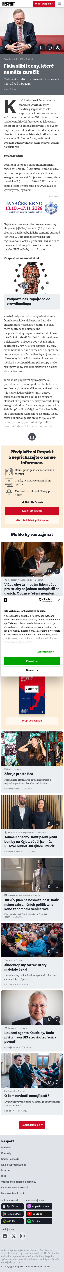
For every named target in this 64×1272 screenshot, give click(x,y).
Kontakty (6, 1153)
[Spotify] (39, 1221)
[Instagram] (22, 1239)
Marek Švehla (10, 89)
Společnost (9, 1091)
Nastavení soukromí (12, 1193)
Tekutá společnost (26, 832)
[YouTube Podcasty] (39, 1214)
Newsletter (13, 895)
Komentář (12, 1028)
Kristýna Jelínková (12, 914)
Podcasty (12, 580)
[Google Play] (12, 1214)
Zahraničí (8, 960)
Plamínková (24, 895)
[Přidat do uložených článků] (57, 571)
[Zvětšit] (32, 30)
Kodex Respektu (10, 1159)
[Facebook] (5, 1239)
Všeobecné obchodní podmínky (18, 1181)
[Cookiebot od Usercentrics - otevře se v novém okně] (40, 600)
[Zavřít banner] (59, 600)
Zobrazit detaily (46, 651)
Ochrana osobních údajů (14, 1187)
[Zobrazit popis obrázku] (49, 47)
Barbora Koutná (11, 789)
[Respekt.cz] (8, 4)
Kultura (7, 769)
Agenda (7, 59)
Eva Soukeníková (30, 914)
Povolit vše (32, 661)
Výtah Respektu (25, 580)
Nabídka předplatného (13, 1164)
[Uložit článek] (41, 47)
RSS (3, 1176)
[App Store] (12, 1206)
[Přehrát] (50, 571)
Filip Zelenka (10, 984)
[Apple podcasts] (39, 1206)
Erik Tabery (9, 1111)
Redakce (6, 1147)
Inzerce (5, 1170)
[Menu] (59, 4)
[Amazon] (12, 1221)
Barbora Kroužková (13, 852)
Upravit (30, 670)
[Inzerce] (32, 207)
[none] (58, 47)
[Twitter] (13, 1239)
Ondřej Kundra (11, 1047)
